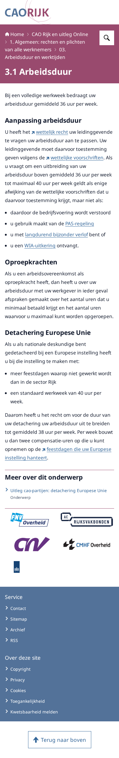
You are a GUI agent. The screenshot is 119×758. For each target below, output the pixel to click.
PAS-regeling (79, 223)
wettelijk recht (52, 132)
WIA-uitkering (40, 245)
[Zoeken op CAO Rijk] (106, 38)
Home (17, 34)
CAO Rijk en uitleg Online (60, 34)
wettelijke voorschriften (77, 157)
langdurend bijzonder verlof (56, 234)
